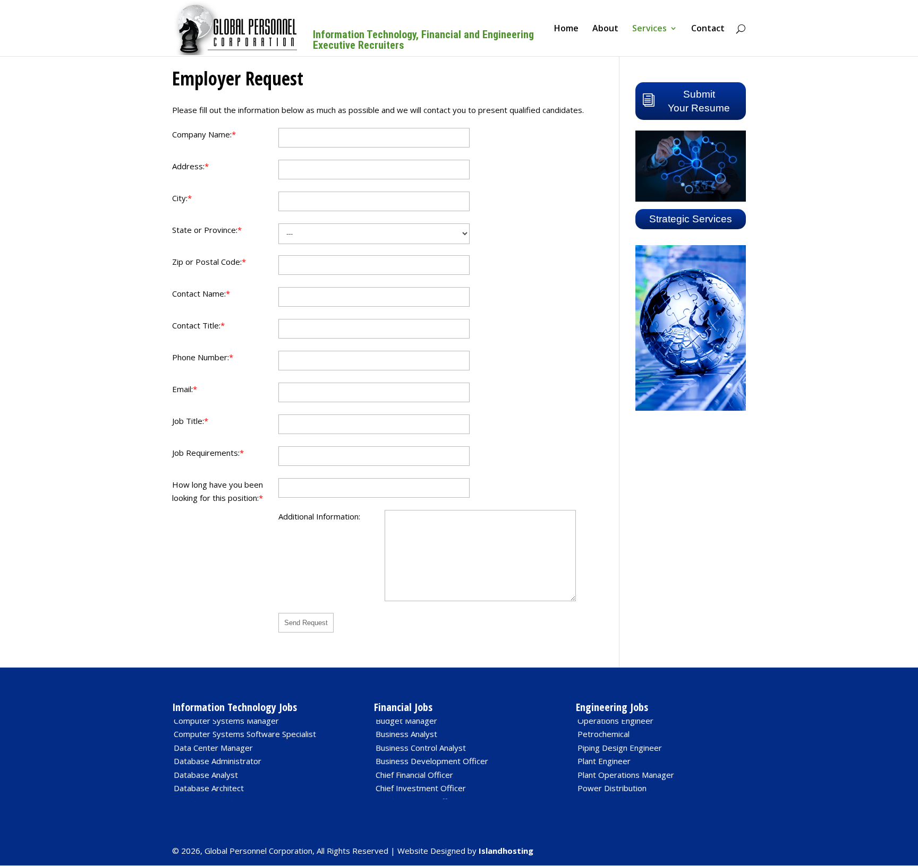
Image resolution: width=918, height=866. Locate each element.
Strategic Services (690, 218)
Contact (708, 29)
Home (566, 29)
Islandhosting (506, 850)
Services (649, 29)
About (605, 29)
